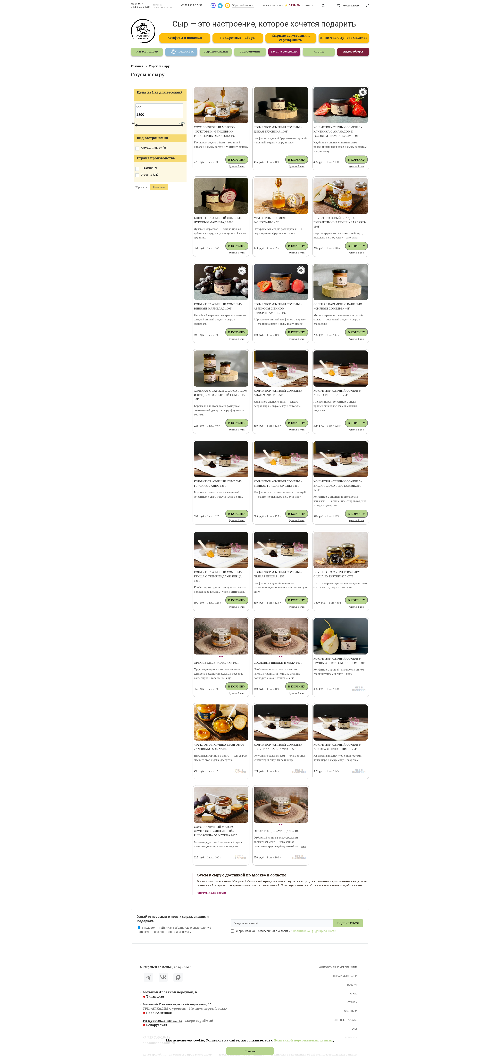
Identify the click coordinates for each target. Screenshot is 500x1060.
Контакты (308, 5)
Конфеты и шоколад (184, 37)
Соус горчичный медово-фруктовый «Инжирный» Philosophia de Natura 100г (215, 831)
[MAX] (178, 977)
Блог (354, 1028)
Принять (250, 1051)
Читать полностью (211, 893)
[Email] (227, 5)
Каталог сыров (147, 52)
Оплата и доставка (272, 5)
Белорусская (178, 1023)
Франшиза (350, 1011)
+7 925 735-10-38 (191, 5)
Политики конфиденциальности (314, 931)
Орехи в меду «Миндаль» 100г (277, 830)
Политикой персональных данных (303, 1040)
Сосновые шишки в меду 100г (278, 662)
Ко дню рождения (284, 52)
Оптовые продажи (345, 1020)
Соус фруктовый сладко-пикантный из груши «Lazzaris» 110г (339, 222)
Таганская (170, 994)
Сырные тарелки (216, 52)
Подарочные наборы (237, 37)
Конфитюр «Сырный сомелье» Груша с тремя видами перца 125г (218, 576)
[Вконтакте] (163, 977)
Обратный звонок (243, 5)
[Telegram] (148, 977)
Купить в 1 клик (237, 166)
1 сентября (186, 52)
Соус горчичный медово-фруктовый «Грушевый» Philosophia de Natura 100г (215, 131)
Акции (319, 52)
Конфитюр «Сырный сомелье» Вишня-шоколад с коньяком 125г (337, 486)
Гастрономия (250, 52)
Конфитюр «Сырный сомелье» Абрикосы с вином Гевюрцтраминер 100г (278, 308)
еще (228, 677)
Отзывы (295, 5)
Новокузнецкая (185, 1009)
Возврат (352, 984)
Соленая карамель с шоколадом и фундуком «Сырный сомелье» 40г (220, 395)
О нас (353, 993)
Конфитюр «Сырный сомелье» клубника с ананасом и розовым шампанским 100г (337, 131)
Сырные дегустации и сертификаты (291, 38)
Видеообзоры (353, 52)
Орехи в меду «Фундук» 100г (216, 662)
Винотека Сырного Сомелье (343, 37)
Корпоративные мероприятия (338, 967)
